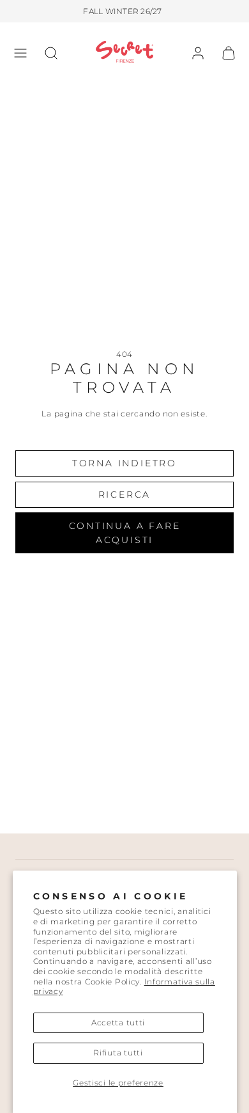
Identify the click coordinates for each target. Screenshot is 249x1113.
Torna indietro (124, 463)
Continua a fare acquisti (125, 533)
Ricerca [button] (124, 494)
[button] (20, 53)
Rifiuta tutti (117, 1052)
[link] (198, 53)
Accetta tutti (118, 1022)
